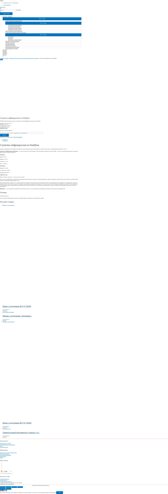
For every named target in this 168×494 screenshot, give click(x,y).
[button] (42, 18)
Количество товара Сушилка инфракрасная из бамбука (13, 133)
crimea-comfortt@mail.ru (6, 481)
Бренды (4, 55)
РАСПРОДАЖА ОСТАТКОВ (11, 48)
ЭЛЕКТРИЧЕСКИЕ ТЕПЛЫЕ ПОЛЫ (13, 21)
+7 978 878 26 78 (7, 5)
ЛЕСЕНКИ (10, 38)
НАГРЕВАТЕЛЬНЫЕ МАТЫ (14, 27)
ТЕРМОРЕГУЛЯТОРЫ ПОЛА (14, 29)
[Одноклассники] (4, 490)
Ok (59, 492)
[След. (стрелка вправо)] (8, 489)
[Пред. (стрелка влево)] (3, 489)
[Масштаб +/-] (3, 487)
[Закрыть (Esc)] (20, 487)
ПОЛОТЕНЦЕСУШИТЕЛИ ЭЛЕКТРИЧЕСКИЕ (15, 32)
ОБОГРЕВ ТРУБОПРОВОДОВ (12, 41)
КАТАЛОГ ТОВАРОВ (7, 16)
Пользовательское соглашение (7, 444)
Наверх (1, 0)
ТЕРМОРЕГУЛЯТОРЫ (10, 45)
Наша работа (3, 456)
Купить (4, 135)
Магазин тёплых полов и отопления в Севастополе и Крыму (24, 58)
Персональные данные (5, 443)
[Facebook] (2, 490)
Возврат (4, 51)
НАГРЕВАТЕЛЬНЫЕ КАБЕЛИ (15, 25)
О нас (1, 446)
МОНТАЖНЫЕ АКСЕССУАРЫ (12, 47)
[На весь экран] (8, 487)
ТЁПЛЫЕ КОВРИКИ (10, 44)
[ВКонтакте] (1, 490)
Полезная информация (5, 455)
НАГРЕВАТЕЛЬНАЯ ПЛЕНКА (15, 28)
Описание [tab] (5, 139)
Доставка (5, 50)
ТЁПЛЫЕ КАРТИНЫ (10, 42)
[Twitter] (6, 490)
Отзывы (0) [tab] (5, 140)
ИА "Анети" (11, 484)
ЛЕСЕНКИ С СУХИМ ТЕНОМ (14, 40)
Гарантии (5, 52)
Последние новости (5, 454)
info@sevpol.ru (3, 480)
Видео (1, 457)
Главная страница (4, 58)
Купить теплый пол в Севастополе (8, 452)
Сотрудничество (4, 447)
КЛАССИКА (11, 37)
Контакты (5, 53)
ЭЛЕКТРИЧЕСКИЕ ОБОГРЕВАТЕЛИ (13, 31)
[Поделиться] (14, 487)
